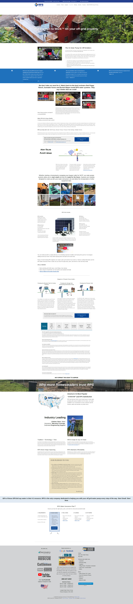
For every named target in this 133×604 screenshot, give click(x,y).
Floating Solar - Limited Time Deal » (52, 1)
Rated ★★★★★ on (66, 548)
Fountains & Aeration (91, 565)
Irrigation (66, 4)
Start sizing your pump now (87, 170)
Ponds (62, 4)
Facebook (70, 598)
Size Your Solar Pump (83, 554)
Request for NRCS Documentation (73, 444)
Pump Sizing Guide (54, 340)
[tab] (44, 326)
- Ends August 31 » (70, 1)
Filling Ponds (82, 565)
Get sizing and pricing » (84, 1)
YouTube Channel (83, 598)
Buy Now (88, 520)
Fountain (84, 4)
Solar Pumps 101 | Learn (85, 573)
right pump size (76, 358)
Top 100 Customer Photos (85, 575)
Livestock (58, 4)
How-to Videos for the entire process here (49, 271)
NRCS (80, 569)
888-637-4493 (67, 373)
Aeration (79, 4)
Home (79, 553)
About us (81, 576)
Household (71, 4)
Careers (81, 578)
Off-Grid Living (82, 562)
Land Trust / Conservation (85, 567)
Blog (74, 598)
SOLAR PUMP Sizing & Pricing (92, 4)
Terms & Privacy (65, 598)
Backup (75, 4)
